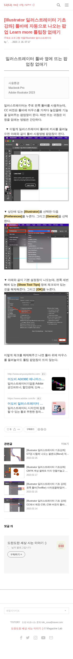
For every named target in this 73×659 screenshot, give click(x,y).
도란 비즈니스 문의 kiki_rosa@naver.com (42, 622)
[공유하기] (14, 429)
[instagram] (35, 638)
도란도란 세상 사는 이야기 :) (19, 5)
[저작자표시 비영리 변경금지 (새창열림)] (41, 429)
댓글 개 (8, 526)
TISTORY (15, 622)
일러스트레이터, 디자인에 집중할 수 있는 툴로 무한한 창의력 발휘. (26, 410)
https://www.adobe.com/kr (21, 398)
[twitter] (28, 638)
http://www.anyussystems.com (24, 374)
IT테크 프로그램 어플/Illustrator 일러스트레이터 (27, 38)
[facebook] (21, 638)
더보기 (65, 443)
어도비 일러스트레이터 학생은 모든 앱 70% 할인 (25, 404)
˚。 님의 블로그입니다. (19, 547)
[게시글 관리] (19, 429)
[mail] (51, 638)
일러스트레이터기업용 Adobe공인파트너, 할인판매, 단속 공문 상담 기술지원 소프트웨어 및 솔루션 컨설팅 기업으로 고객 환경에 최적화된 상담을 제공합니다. (26, 385)
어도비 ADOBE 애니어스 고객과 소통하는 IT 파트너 (25, 379)
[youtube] (43, 638)
